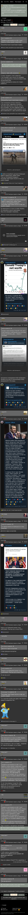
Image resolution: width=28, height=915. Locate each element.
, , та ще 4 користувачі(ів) (14, 214)
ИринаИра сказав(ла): (7, 878)
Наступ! (21, 24)
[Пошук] (26, 1)
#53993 (25, 643)
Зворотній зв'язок (16, 908)
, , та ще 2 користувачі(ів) (13, 47)
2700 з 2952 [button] (14, 24)
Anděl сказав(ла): (6, 97)
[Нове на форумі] (23, 1)
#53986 (25, 225)
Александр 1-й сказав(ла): (8, 197)
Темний (4, 908)
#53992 (25, 624)
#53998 (25, 801)
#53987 (25, 255)
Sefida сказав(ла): (6, 328)
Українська (4, 909)
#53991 (25, 541)
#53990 (25, 521)
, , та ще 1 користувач (13, 183)
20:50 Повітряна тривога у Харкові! (13, 35)
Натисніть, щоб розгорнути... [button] (14, 169)
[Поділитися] (23, 35)
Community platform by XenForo (13, 912)
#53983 (25, 94)
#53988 (25, 325)
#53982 (25, 58)
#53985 (25, 194)
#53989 (25, 418)
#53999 (25, 842)
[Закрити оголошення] (25, 6)
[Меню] (1, 1)
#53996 (25, 732)
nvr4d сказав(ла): (6, 668)
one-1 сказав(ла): (6, 38)
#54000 (25, 875)
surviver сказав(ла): (6, 61)
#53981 (25, 34)
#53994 (25, 665)
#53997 (25, 759)
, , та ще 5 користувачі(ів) (13, 510)
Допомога (14, 909)
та (10, 244)
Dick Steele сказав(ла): (7, 646)
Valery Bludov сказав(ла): (8, 127)
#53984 (25, 124)
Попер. (7, 24)
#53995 (25, 688)
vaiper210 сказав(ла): (7, 524)
